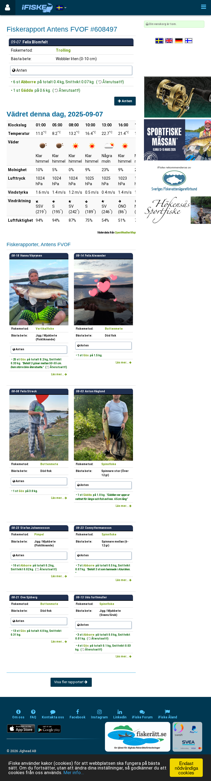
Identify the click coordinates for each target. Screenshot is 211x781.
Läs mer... (58, 374)
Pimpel (39, 534)
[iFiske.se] (37, 7)
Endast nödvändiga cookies (186, 768)
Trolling (63, 50)
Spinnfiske (108, 464)
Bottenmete (114, 328)
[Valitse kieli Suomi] (189, 40)
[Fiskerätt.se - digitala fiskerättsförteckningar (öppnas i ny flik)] (137, 737)
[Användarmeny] (7, 7)
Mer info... (73, 772)
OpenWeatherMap (125, 232)
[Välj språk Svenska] (160, 40)
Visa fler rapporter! (69, 682)
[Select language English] (169, 40)
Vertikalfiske (45, 328)
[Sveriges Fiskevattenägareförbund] (174, 178)
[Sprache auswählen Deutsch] (179, 40)
